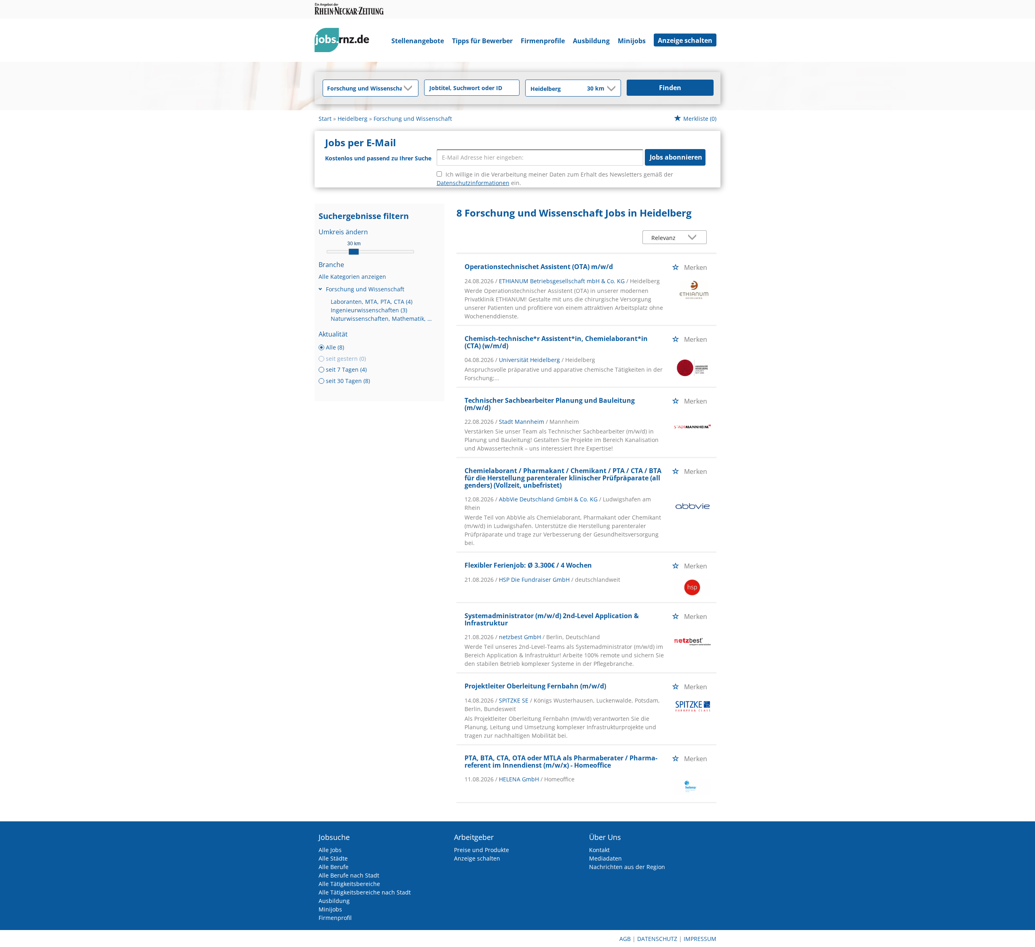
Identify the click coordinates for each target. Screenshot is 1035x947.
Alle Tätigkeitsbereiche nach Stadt (365, 892)
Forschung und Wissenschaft (365, 289)
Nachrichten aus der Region (627, 867)
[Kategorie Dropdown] (410, 88)
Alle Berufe (334, 867)
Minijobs (632, 40)
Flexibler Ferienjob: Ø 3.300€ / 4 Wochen (528, 565)
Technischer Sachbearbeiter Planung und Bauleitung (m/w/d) (550, 404)
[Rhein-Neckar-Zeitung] (345, 42)
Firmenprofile (543, 40)
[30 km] (354, 251)
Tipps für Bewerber (482, 40)
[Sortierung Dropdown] (694, 237)
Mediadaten (605, 858)
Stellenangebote (417, 40)
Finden (670, 87)
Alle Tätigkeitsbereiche (349, 884)
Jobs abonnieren (676, 157)
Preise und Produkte (481, 850)
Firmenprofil (335, 918)
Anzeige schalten (685, 40)
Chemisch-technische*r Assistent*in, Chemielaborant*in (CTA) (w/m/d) (556, 342)
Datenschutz (657, 939)
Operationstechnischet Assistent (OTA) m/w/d (539, 266)
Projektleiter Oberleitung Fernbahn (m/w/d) (535, 686)
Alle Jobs (330, 850)
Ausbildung (591, 40)
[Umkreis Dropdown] (610, 88)
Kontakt (599, 850)
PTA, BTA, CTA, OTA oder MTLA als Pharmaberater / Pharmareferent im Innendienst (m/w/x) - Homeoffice (561, 761)
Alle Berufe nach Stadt (349, 875)
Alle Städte (333, 858)
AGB (625, 939)
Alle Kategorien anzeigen (352, 276)
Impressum (700, 939)
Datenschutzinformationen (473, 183)
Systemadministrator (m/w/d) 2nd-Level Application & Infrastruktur (552, 619)
